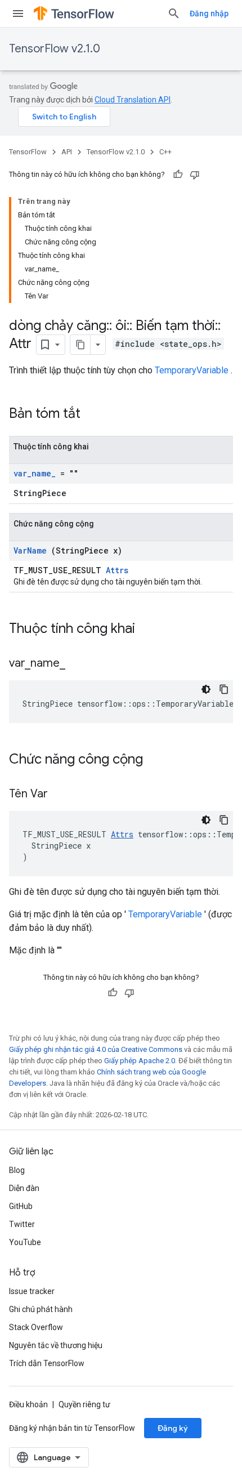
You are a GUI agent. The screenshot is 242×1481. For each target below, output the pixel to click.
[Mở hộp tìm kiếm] (174, 13)
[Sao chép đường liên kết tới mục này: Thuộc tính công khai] (149, 629)
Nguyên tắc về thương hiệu (55, 1345)
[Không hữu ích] (194, 174)
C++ (165, 152)
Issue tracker (32, 1291)
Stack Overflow (36, 1327)
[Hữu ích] (177, 174)
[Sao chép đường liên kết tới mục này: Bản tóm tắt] (95, 414)
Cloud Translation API (133, 99)
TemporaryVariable (191, 370)
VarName (30, 550)
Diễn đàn (24, 1188)
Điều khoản (28, 1404)
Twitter (22, 1224)
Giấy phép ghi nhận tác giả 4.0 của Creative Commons (95, 1049)
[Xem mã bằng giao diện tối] (206, 689)
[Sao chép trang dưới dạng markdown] (80, 344)
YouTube (25, 1242)
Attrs (117, 570)
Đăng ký (173, 1428)
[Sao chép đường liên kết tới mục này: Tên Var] (62, 794)
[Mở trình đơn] (18, 13)
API (66, 152)
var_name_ (35, 473)
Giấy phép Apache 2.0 (139, 1060)
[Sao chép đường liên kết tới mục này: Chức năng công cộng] (157, 760)
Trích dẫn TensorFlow (46, 1363)
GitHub (21, 1206)
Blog (17, 1170)
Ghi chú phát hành (41, 1309)
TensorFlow (28, 152)
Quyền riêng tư (84, 1404)
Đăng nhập (209, 13)
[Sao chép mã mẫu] (224, 689)
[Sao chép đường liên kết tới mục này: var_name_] (79, 664)
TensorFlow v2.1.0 (54, 49)
